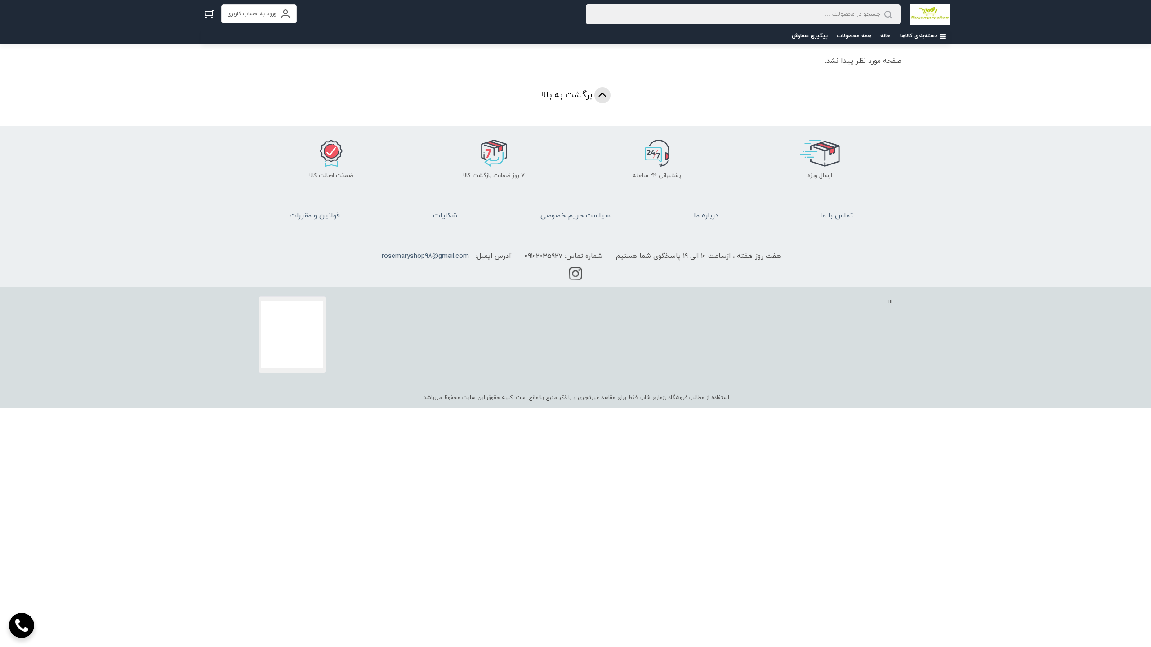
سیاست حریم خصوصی (575, 216)
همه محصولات (854, 36)
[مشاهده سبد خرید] (209, 14)
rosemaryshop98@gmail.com (425, 256)
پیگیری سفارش (810, 36)
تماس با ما (836, 216)
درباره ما (706, 216)
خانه (885, 36)
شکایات (445, 216)
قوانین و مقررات (315, 216)
